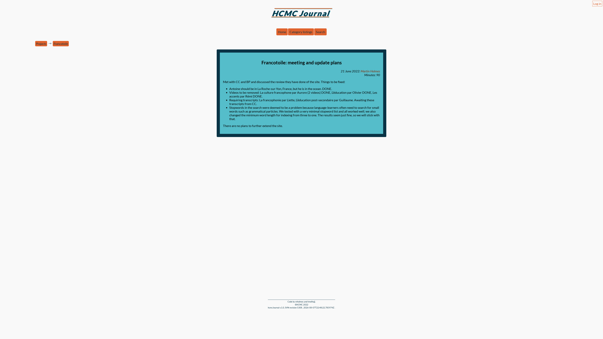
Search (320, 32)
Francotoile (61, 44)
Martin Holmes (370, 71)
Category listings (301, 32)
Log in (597, 3)
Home (282, 32)
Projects (41, 44)
